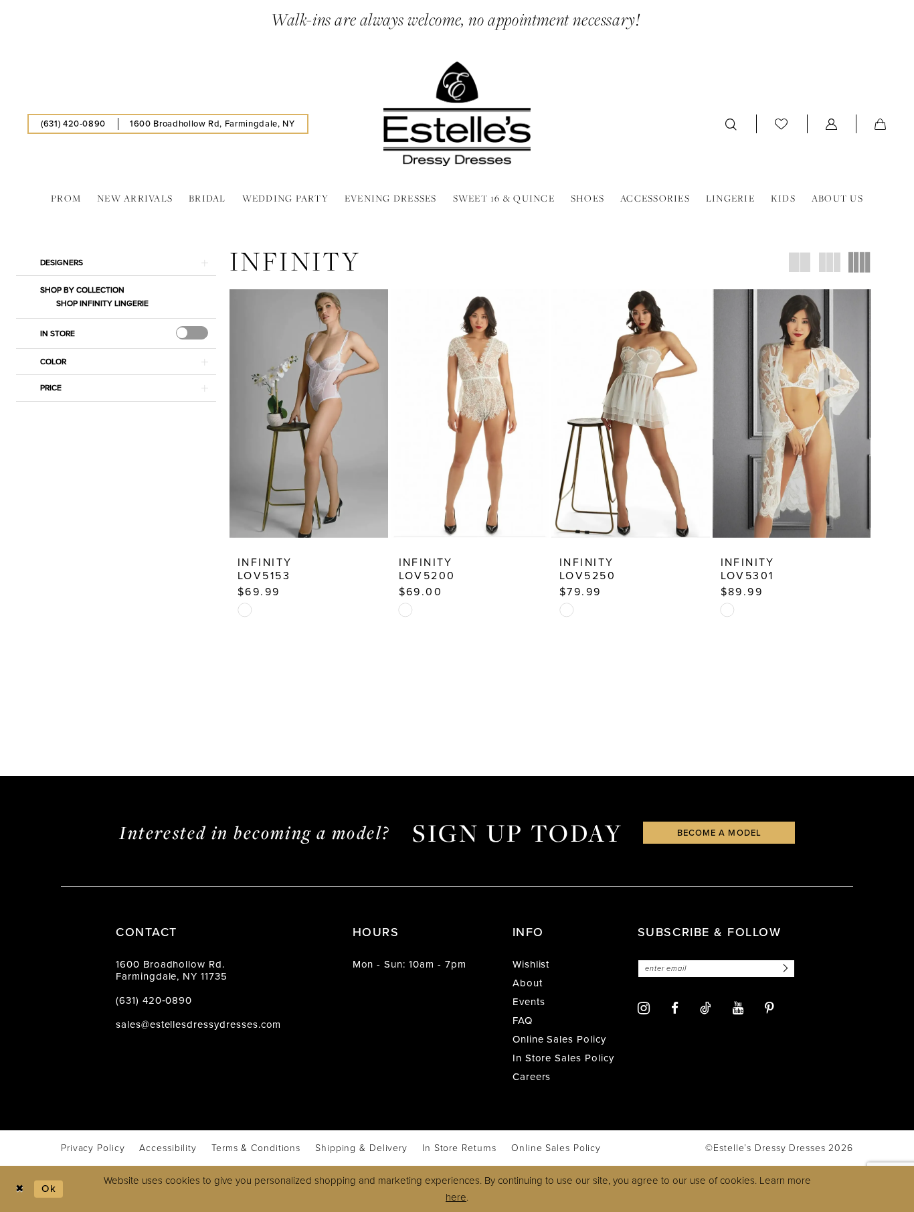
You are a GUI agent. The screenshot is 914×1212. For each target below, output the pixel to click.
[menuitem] (73, 124)
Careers (532, 1076)
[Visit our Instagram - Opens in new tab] (644, 1008)
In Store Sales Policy (563, 1058)
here (456, 1197)
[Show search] (731, 124)
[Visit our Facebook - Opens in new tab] (674, 1008)
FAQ (523, 1020)
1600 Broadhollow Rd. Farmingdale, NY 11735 (171, 970)
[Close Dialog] (19, 1189)
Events (529, 1001)
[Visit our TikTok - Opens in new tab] (705, 1007)
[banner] (457, 114)
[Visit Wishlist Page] (781, 124)
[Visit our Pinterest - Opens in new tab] (769, 1008)
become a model (719, 832)
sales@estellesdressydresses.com (198, 1024)
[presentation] (192, 332)
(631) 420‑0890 (154, 1000)
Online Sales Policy (559, 1039)
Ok (48, 1188)
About (528, 983)
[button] (831, 124)
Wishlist (531, 964)
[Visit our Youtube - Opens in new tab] (738, 1008)
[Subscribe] (783, 969)
